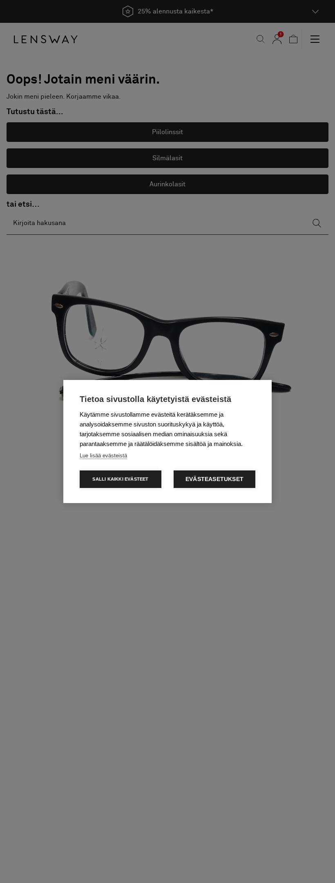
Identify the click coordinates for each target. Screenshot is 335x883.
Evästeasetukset (214, 479)
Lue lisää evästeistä (103, 456)
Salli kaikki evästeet (120, 479)
